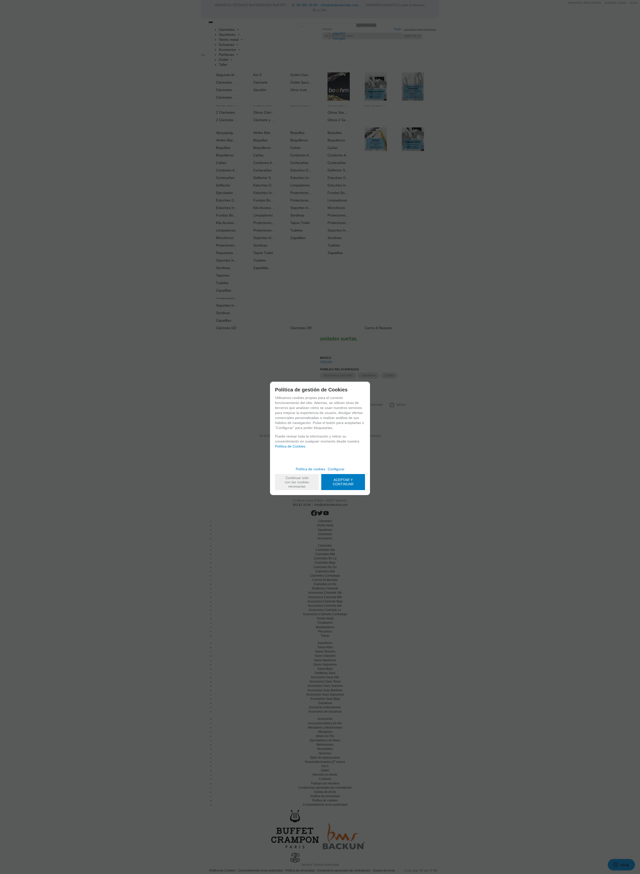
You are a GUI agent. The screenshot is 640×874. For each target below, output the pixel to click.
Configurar (336, 469)
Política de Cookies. (290, 446)
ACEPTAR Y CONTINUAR (343, 482)
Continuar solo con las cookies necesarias (297, 482)
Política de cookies (310, 469)
